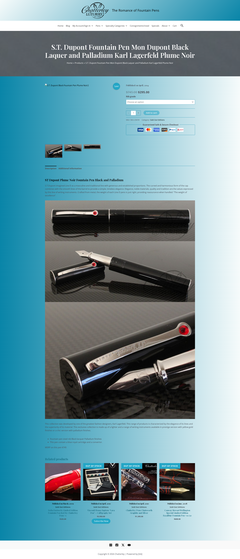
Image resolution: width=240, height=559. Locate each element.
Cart (175, 25)
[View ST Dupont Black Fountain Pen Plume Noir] (92, 146)
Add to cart (151, 112)
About (165, 25)
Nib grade (131, 96)
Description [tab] (50, 168)
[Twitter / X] (123, 545)
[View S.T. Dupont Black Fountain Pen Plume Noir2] (53, 151)
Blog (68, 25)
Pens (98, 25)
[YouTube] (129, 545)
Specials (155, 25)
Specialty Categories (115, 25)
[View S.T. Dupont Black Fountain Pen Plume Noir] (73, 147)
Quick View (63, 497)
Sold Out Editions (157, 120)
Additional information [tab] (70, 168)
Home (60, 25)
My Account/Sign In (81, 25)
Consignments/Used (139, 25)
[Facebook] (116, 545)
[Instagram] (110, 545)
